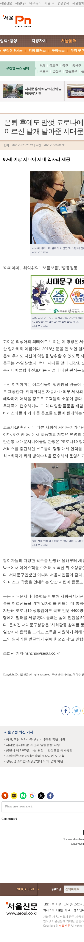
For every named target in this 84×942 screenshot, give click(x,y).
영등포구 (71, 71)
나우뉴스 (35, 3)
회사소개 (48, 910)
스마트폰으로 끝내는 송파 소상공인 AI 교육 (35, 755)
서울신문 (6, 3)
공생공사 (63, 3)
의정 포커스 (37, 50)
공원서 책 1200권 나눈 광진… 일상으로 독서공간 (39, 750)
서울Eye (20, 3)
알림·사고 (64, 910)
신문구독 (48, 904)
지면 (73, 904)
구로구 (43, 71)
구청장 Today (13, 50)
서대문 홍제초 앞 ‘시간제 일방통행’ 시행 (33, 745)
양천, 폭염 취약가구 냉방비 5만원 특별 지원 (35, 739)
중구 (65, 65)
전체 (42, 65)
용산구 (76, 65)
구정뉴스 (58, 50)
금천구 (56, 71)
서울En (49, 3)
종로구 (53, 65)
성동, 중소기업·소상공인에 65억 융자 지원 (34, 761)
